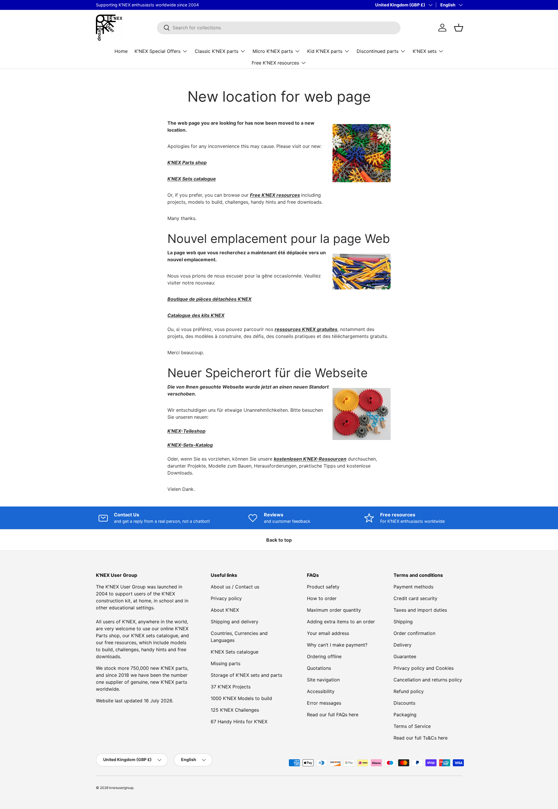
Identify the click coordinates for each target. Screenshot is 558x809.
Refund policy (409, 691)
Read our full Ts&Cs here (421, 738)
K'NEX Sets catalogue (234, 652)
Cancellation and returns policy (428, 680)
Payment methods (413, 587)
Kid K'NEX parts (324, 51)
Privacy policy (226, 598)
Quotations (319, 668)
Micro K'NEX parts (273, 51)
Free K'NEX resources (275, 62)
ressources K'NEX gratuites (306, 329)
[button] (458, 27)
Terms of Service (412, 726)
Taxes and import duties (420, 610)
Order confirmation (414, 633)
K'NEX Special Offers (157, 51)
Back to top (279, 540)
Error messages (324, 703)
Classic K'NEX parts (216, 51)
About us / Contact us (235, 587)
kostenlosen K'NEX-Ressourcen (310, 459)
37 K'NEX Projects (231, 687)
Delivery (403, 645)
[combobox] (278, 27)
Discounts (404, 703)
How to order (322, 598)
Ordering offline (324, 656)
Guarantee (405, 656)
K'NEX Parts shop (187, 162)
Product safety (323, 587)
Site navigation (323, 680)
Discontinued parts (377, 51)
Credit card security (415, 598)
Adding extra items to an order (341, 621)
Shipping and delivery (234, 621)
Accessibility (321, 691)
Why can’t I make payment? (337, 645)
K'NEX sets (425, 51)
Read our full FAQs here (332, 714)
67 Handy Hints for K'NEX (239, 721)
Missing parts (225, 663)
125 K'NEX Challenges (235, 710)
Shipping (403, 621)
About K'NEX (225, 610)
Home (121, 51)
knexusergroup (121, 787)
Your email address (328, 633)
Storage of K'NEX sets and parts (246, 675)
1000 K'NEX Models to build (241, 698)
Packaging (405, 714)
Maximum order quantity (334, 610)
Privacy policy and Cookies (424, 668)
